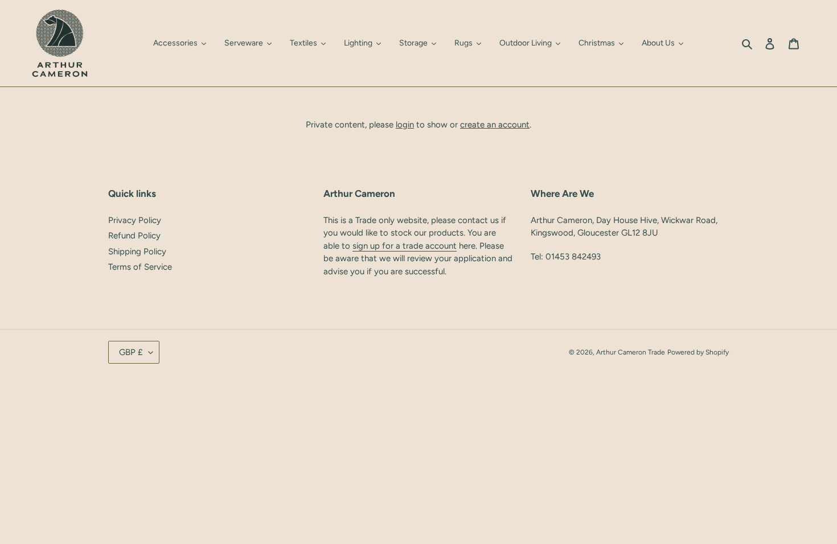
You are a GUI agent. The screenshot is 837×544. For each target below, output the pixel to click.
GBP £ (131, 352)
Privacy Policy (134, 220)
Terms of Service (140, 267)
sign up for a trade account (404, 246)
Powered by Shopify (698, 352)
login (405, 124)
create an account (495, 124)
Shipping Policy (137, 251)
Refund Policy (134, 235)
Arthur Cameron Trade (630, 352)
